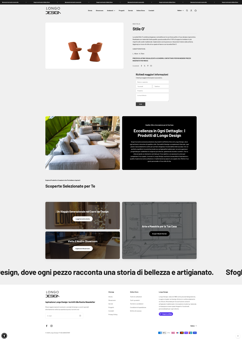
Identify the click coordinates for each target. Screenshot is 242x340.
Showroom (99, 10)
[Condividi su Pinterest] (147, 65)
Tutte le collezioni (136, 297)
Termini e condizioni (136, 304)
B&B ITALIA (136, 24)
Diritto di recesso (136, 311)
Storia (90, 10)
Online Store (141, 10)
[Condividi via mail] (151, 65)
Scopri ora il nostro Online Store (31, 2)
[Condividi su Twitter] (144, 65)
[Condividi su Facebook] (141, 65)
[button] (4, 335)
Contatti (151, 10)
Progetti (121, 10)
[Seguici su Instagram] (51, 326)
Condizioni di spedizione (138, 307)
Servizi (130, 10)
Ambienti (110, 10)
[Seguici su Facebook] (46, 326)
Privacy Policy (113, 314)
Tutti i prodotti (135, 300)
